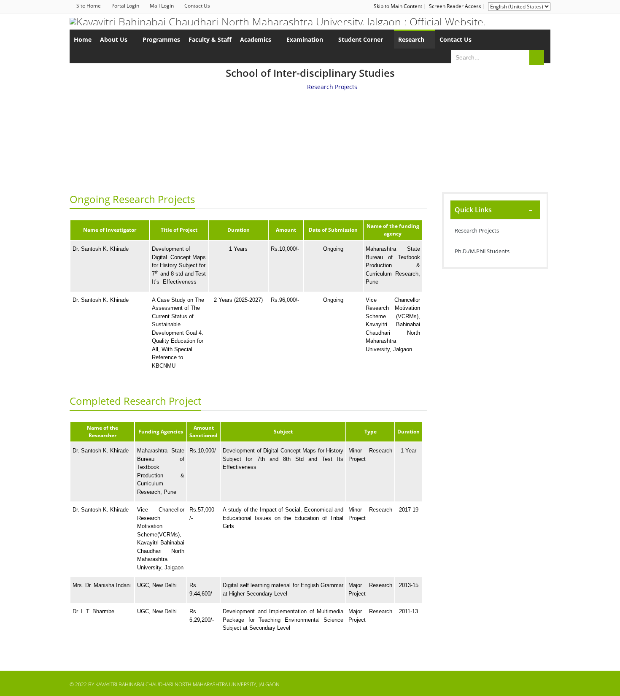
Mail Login (162, 5)
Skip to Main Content (398, 6)
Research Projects (477, 230)
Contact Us (197, 5)
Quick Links (473, 209)
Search (536, 57)
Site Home (88, 5)
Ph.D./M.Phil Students (482, 251)
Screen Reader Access (455, 6)
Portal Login (125, 5)
